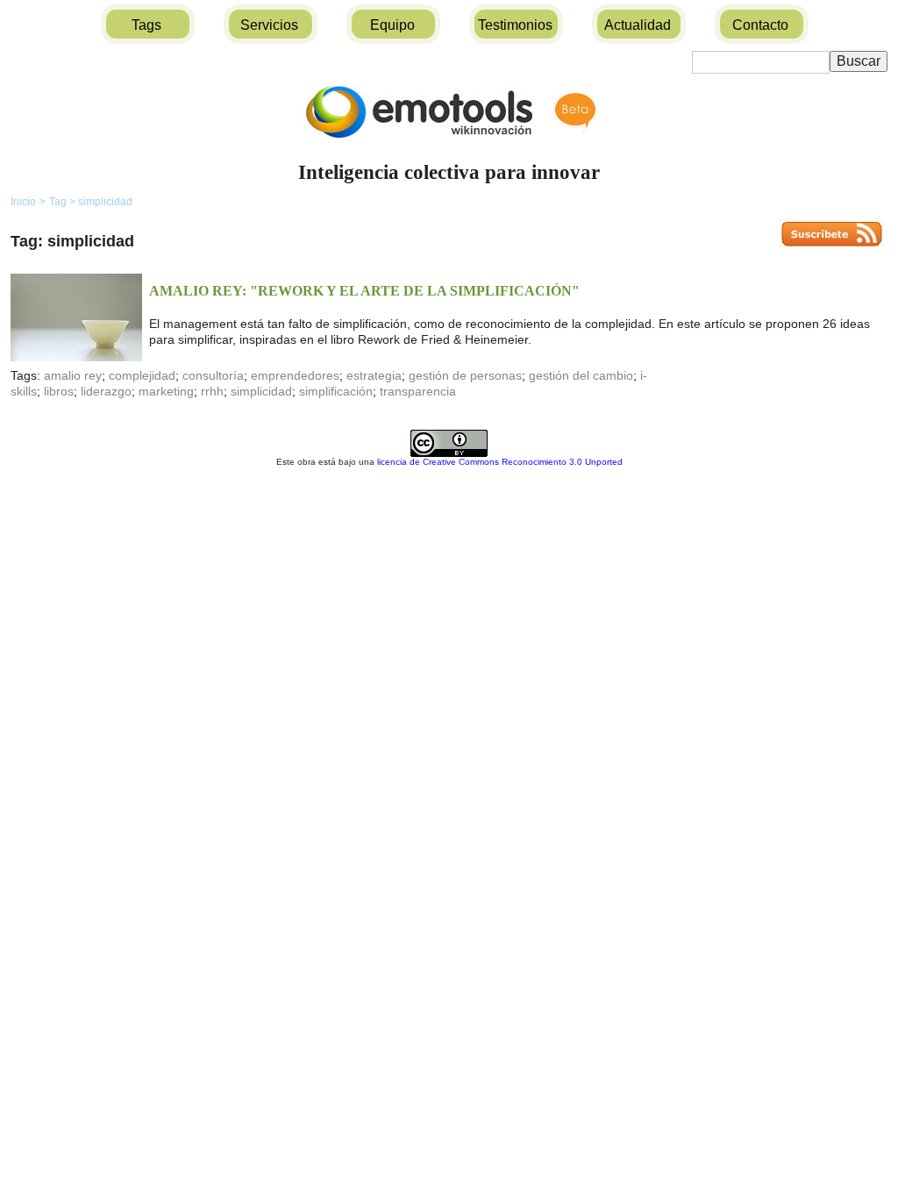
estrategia (374, 375)
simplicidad (105, 202)
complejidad (142, 375)
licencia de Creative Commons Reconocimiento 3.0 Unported (500, 462)
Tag (62, 202)
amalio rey (73, 375)
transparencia (418, 391)
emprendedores (295, 375)
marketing (166, 391)
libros (59, 391)
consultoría (213, 375)
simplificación (336, 391)
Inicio (23, 202)
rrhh (212, 391)
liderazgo (106, 391)
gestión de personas (465, 375)
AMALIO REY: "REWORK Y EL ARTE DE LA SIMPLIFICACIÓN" (364, 290)
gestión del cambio (581, 375)
